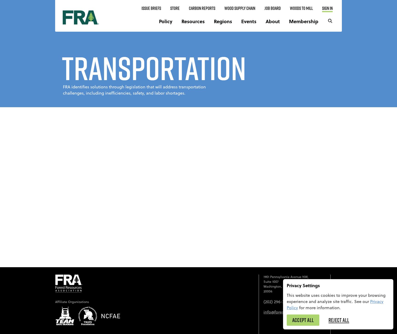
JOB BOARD (272, 8)
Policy (165, 21)
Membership (303, 21)
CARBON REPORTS (202, 8)
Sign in (327, 8)
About (273, 21)
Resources (193, 21)
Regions (223, 21)
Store (175, 8)
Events (248, 21)
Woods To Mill (301, 8)
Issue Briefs (151, 8)
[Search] (330, 21)
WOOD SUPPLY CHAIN (239, 8)
